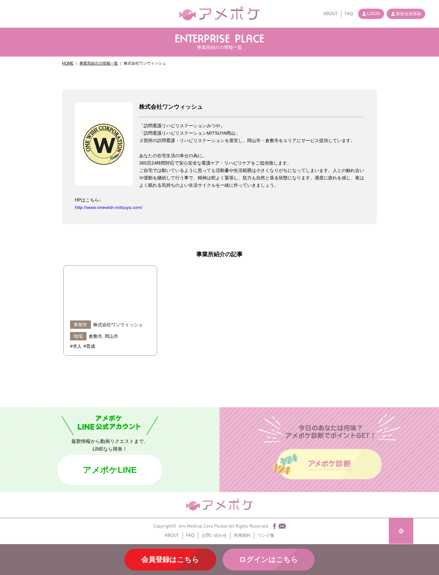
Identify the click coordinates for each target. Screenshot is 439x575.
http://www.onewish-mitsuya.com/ (108, 207)
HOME (68, 63)
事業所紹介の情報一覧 (98, 63)
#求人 (76, 346)
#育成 (89, 346)
